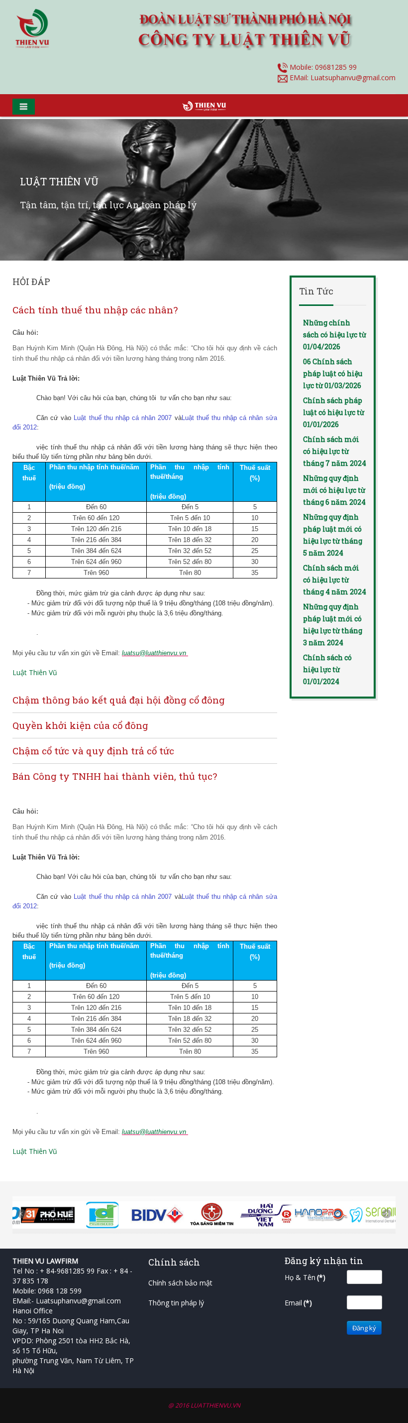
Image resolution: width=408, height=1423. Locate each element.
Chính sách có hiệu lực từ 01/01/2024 (327, 669)
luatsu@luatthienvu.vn (154, 653)
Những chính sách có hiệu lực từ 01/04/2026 (334, 334)
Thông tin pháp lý (176, 1302)
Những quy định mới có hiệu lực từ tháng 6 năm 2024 (334, 490)
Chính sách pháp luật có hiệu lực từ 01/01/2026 (333, 412)
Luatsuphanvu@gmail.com (353, 77)
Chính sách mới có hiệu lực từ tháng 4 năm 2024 (334, 579)
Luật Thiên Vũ (34, 672)
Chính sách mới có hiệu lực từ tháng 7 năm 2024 (334, 451)
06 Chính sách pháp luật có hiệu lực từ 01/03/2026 (332, 373)
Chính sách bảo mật (180, 1282)
